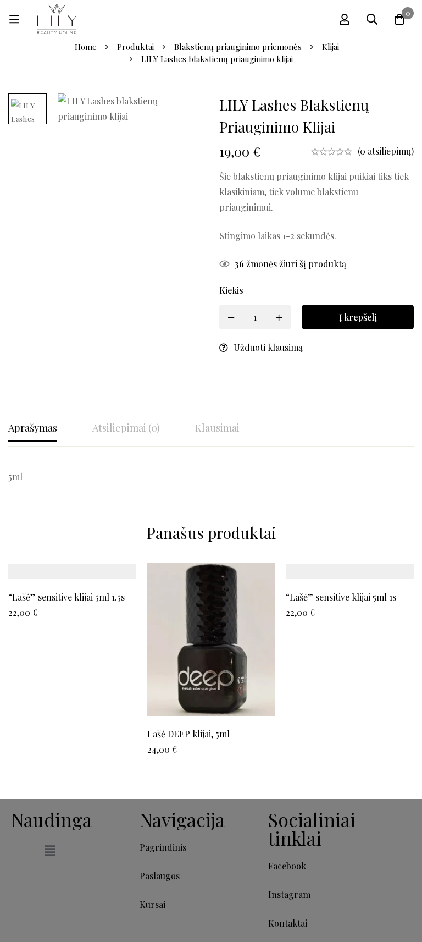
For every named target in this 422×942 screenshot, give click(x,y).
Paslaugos (160, 876)
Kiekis (231, 290)
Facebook (287, 866)
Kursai (152, 904)
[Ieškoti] (372, 19)
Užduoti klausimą (268, 347)
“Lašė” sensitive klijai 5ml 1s (341, 597)
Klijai (330, 46)
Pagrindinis (163, 847)
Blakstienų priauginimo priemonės (238, 46)
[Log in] (344, 19)
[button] (49, 850)
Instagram (289, 894)
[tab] (32, 428)
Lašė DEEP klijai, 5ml (188, 734)
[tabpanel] (211, 476)
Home (86, 46)
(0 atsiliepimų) (386, 151)
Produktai (135, 46)
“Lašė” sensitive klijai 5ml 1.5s (66, 597)
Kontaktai (287, 923)
